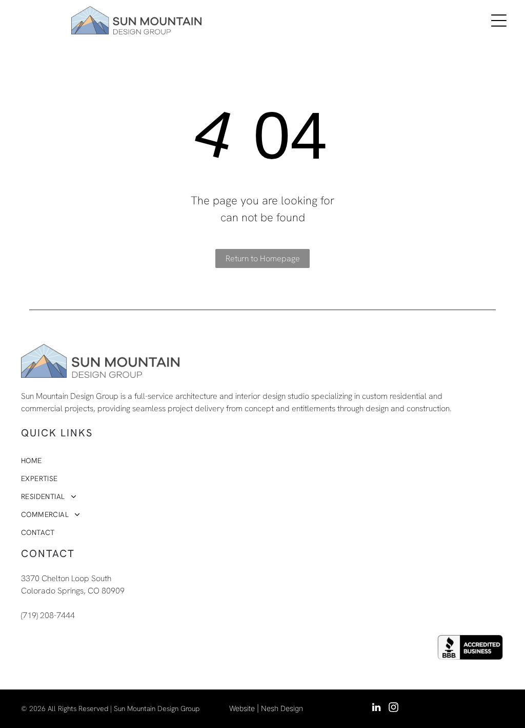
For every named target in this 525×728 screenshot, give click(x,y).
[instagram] (393, 708)
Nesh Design (282, 708)
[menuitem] (219, 461)
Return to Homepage (263, 258)
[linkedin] (376, 708)
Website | (244, 708)
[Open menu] (499, 20)
